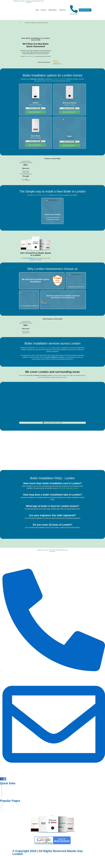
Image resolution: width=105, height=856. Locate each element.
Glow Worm (35, 136)
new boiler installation (59, 79)
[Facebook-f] (1, 778)
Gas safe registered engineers (29, 306)
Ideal (70, 136)
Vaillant (35, 103)
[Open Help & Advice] (56, 10)
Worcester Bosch (69, 103)
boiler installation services (30, 56)
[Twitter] (4, 778)
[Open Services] (46, 10)
